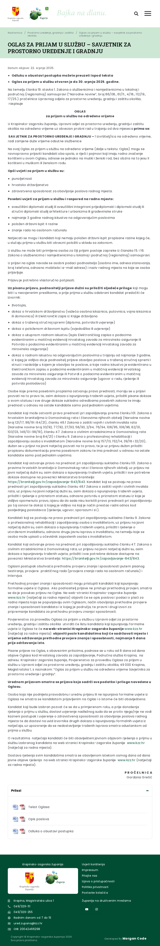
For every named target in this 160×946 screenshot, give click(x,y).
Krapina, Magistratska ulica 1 (34, 901)
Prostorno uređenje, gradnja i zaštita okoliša (51, 34)
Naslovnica (15, 32)
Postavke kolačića (95, 893)
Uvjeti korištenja (93, 864)
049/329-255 (23, 912)
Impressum (90, 870)
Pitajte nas (89, 876)
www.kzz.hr (17, 597)
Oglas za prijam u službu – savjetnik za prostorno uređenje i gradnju (111, 34)
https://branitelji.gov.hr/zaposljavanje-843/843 (46, 482)
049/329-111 (22, 906)
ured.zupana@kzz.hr (28, 923)
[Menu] (147, 13)
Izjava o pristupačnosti (98, 881)
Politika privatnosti (95, 887)
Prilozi (16, 790)
